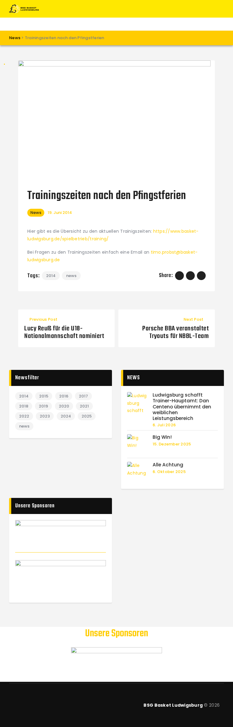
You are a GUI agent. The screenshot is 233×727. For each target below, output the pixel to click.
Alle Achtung (168, 465)
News (35, 212)
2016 (63, 396)
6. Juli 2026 (164, 425)
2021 (84, 406)
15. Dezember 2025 (172, 444)
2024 (66, 416)
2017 (83, 396)
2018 (23, 406)
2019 (43, 406)
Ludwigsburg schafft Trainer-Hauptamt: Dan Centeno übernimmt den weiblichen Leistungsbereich (182, 406)
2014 (51, 276)
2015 (43, 396)
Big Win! (162, 437)
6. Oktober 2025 (169, 472)
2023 (45, 416)
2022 (24, 416)
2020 (64, 406)
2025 (87, 416)
